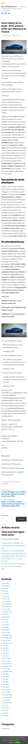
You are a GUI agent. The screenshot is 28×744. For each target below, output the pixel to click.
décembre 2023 (7, 664)
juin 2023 (5, 679)
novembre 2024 (7, 638)
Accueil (4, 13)
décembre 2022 (7, 695)
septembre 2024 (7, 643)
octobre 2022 (6, 700)
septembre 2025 (7, 612)
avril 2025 (6, 625)
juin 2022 (5, 710)
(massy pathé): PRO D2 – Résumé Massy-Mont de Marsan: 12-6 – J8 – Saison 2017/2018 (13, 558)
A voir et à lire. (20, 468)
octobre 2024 (6, 640)
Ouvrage (20, 460)
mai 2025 (5, 622)
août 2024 (6, 645)
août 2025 (6, 614)
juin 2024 (5, 648)
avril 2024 (6, 653)
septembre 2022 (7, 703)
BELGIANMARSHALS (9, 7)
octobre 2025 (6, 609)
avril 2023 (6, 684)
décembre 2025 (7, 604)
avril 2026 (6, 594)
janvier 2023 (6, 692)
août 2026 (6, 583)
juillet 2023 (6, 677)
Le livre (18, 464)
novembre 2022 (7, 697)
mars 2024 (6, 656)
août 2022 (6, 705)
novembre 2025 (7, 607)
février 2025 (6, 630)
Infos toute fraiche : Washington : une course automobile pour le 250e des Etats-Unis (13, 545)
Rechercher (4, 515)
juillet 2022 (6, 708)
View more (20, 740)
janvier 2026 (6, 601)
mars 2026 (6, 596)
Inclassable (5, 483)
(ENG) (3, 569)
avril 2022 (6, 716)
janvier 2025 (6, 632)
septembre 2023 (7, 671)
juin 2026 (5, 588)
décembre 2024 (7, 635)
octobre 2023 (6, 669)
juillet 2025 (6, 617)
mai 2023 (5, 682)
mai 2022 (5, 713)
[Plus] (9, 13)
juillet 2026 (6, 586)
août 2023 (6, 674)
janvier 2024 (6, 661)
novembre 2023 (7, 666)
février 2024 (6, 658)
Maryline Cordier (7, 35)
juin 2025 (5, 620)
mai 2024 (5, 651)
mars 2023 (6, 687)
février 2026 (6, 599)
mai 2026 (5, 591)
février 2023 (6, 690)
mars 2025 (6, 627)
